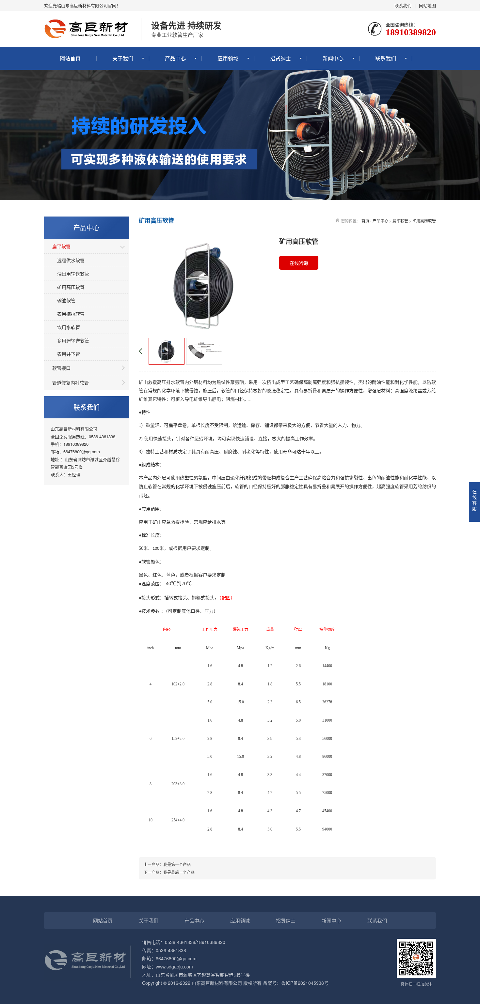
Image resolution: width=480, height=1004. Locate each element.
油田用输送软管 (73, 273)
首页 (365, 220)
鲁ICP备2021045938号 (304, 983)
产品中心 (175, 58)
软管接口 (61, 368)
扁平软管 (61, 246)
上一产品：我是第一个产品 (167, 864)
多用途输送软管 (73, 340)
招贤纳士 (280, 58)
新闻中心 (333, 58)
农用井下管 (68, 354)
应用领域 (227, 58)
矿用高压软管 (71, 287)
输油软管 (66, 300)
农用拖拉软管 (71, 313)
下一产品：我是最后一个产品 (169, 872)
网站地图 (427, 5)
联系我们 (402, 5)
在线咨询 (299, 263)
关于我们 (122, 58)
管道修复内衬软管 (70, 382)
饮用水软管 (68, 327)
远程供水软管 (71, 260)
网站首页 (70, 58)
